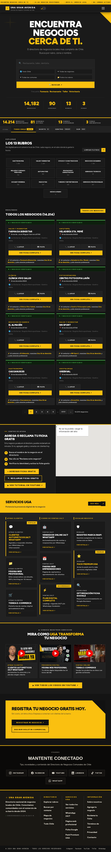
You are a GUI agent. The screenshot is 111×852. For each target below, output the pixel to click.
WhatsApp (57, 781)
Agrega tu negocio (92, 809)
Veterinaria (74, 92)
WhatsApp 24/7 (70, 814)
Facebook (40, 773)
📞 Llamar (19, 247)
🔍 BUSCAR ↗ (55, 85)
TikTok (98, 773)
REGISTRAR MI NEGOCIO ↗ (30, 723)
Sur (80, 129)
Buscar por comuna (49, 809)
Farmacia (44, 92)
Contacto (91, 837)
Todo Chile (23, 129)
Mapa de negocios (48, 817)
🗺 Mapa (41, 247)
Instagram (18, 773)
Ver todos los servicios (72, 806)
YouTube (60, 773)
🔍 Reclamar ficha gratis (23, 478)
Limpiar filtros (91, 150)
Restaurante (55, 92)
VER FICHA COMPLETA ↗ (30, 253)
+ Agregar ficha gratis (21, 471)
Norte (44, 129)
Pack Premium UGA (72, 836)
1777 (63, 412)
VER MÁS (94, 504)
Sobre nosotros (94, 802)
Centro (62, 129)
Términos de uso (93, 825)
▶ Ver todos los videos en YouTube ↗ (55, 685)
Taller (65, 92)
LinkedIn (79, 773)
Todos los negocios (93, 211)
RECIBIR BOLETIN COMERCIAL (30, 729)
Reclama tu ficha (92, 817)
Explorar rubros (51, 802)
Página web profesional (71, 823)
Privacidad (92, 832)
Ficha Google (72, 830)
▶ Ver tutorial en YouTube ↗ (25, 485)
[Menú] (103, 8)
